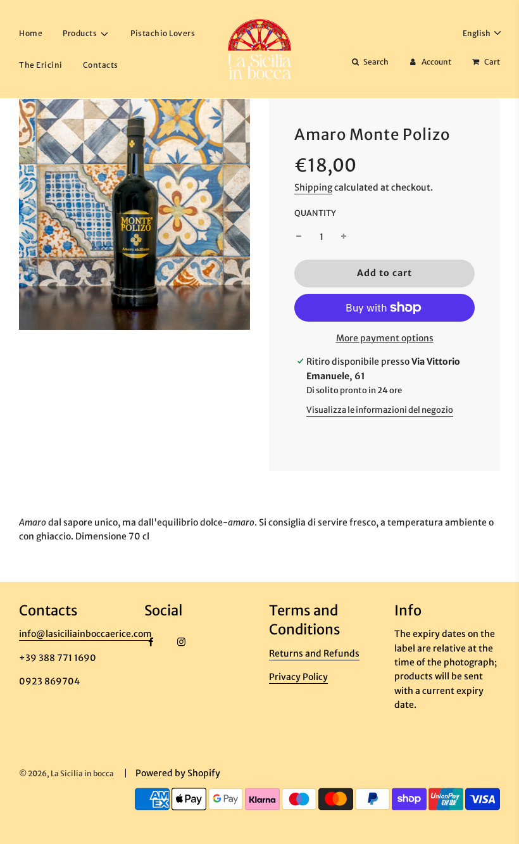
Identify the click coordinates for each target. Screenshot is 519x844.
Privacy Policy (298, 677)
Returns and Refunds (314, 653)
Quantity (315, 213)
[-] (298, 237)
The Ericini (41, 65)
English (477, 33)
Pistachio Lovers (162, 33)
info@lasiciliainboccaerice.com (85, 633)
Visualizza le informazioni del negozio (379, 410)
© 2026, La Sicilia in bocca (66, 773)
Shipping (313, 187)
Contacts (100, 65)
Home (30, 33)
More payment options (385, 338)
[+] (343, 237)
